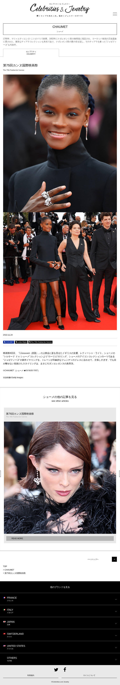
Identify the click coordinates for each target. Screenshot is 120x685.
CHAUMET (9, 342)
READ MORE (17, 538)
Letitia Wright (22, 342)
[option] (60, 475)
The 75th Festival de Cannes (41, 342)
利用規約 (30, 675)
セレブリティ (31, 53)
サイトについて (89, 675)
